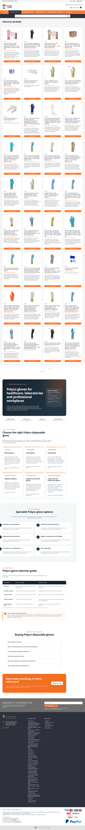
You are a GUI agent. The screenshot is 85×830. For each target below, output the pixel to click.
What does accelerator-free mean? (16, 656)
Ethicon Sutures (31, 736)
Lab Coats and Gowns (32, 756)
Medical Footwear (31, 754)
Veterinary (30, 749)
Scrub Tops (30, 750)
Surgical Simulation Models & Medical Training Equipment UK (34, 795)
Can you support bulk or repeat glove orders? (18, 665)
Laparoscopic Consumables (33, 730)
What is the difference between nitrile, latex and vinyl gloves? (23, 646)
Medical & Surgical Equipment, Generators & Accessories (34, 733)
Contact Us (69, 12)
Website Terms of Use (49, 722)
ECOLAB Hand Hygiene (32, 760)
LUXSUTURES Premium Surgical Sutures (33, 776)
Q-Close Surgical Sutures (33, 774)
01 (41, 368)
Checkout (81, 1)
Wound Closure (31, 738)
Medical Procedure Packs (33, 784)
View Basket (30, 797)
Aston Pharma (16, 818)
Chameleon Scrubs (16, 820)
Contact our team (57, 683)
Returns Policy (48, 728)
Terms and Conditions (49, 725)
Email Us (7, 727)
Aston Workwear (13, 819)
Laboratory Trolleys (32, 793)
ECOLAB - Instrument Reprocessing (32, 765)
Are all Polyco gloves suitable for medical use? (19, 651)
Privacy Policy (47, 726)
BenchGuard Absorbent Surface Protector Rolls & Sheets (33, 746)
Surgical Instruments (32, 735)
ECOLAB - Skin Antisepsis (33, 762)
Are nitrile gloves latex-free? (15, 642)
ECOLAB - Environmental (33, 763)
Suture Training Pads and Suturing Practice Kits (33, 780)
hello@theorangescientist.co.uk (75, 4)
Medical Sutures (18, 822)
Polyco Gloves (31, 720)
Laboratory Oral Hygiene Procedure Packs (33, 791)
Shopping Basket (76, 7)
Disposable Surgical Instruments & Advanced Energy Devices (34, 727)
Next (50, 368)
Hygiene (29, 759)
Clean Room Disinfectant (33, 744)
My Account (74, 1)
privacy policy (54, 708)
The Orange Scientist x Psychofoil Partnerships (32, 772)
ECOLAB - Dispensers (32, 770)
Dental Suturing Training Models (33, 782)
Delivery (60, 12)
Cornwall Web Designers (45, 827)
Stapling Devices (31, 731)
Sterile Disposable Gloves (33, 741)
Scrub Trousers (31, 752)
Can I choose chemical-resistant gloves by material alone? (21, 661)
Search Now (68, 16)
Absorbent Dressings (32, 722)
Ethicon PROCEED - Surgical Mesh (33, 786)
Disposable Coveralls (32, 778)
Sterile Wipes (30, 742)
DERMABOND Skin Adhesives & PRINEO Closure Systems (34, 724)
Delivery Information (32, 800)
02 (43, 368)
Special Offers (51, 12)
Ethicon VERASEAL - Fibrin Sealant (33, 789)
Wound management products (34, 739)
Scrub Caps (30, 753)
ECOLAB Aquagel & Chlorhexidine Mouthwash (33, 768)
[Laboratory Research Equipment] (11, 6)
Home (5, 12)
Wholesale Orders (31, 801)
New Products (40, 12)
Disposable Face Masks (33, 757)
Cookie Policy (47, 723)
